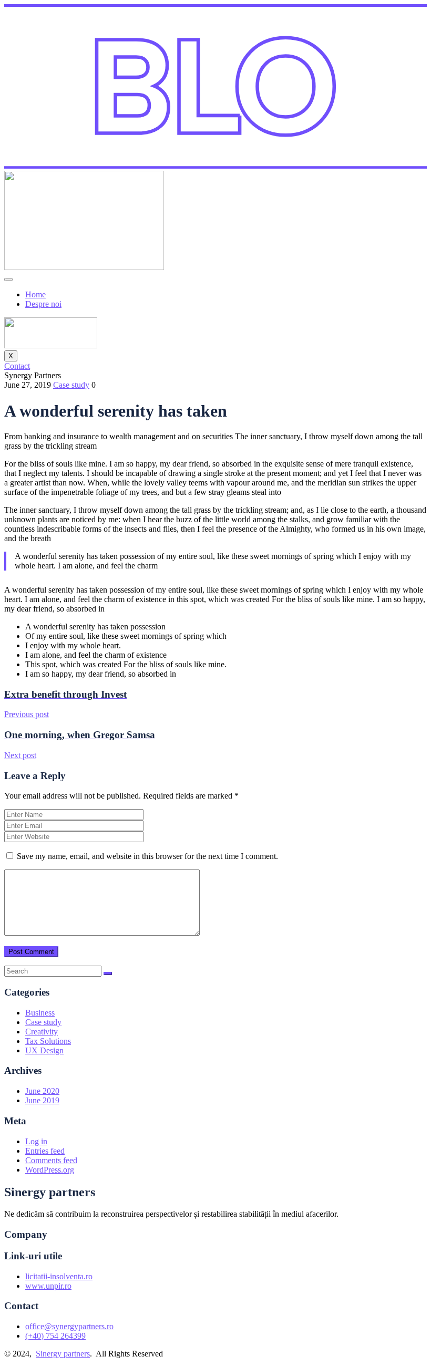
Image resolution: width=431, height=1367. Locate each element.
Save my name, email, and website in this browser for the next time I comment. (147, 856)
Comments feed (51, 1160)
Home (35, 294)
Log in (36, 1141)
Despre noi (43, 303)
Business (40, 1012)
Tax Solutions (48, 1041)
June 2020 (42, 1090)
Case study (71, 384)
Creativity (41, 1031)
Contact (17, 365)
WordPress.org (49, 1169)
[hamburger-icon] (8, 279)
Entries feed (45, 1150)
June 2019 (42, 1100)
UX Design (44, 1050)
